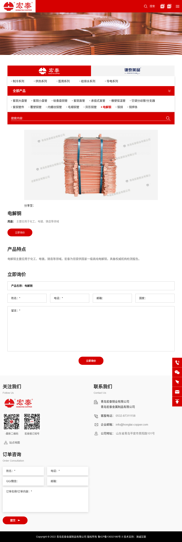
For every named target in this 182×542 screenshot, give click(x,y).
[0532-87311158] (177, 362)
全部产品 (19, 91)
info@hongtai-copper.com (132, 424)
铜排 (120, 107)
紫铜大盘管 (20, 101)
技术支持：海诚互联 (135, 536)
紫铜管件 (18, 107)
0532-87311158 (125, 416)
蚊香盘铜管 (60, 101)
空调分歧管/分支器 (143, 101)
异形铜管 (91, 107)
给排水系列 (88, 81)
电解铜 (107, 107)
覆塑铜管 (36, 107)
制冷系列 (18, 81)
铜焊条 (133, 107)
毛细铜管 (73, 107)
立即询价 (91, 361)
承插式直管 (98, 101)
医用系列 (64, 81)
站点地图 (14, 442)
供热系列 (41, 81)
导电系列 (112, 81)
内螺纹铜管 (55, 107)
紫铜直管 (79, 101)
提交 (12, 520)
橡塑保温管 (118, 101)
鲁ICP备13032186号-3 (110, 536)
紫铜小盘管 (40, 101)
